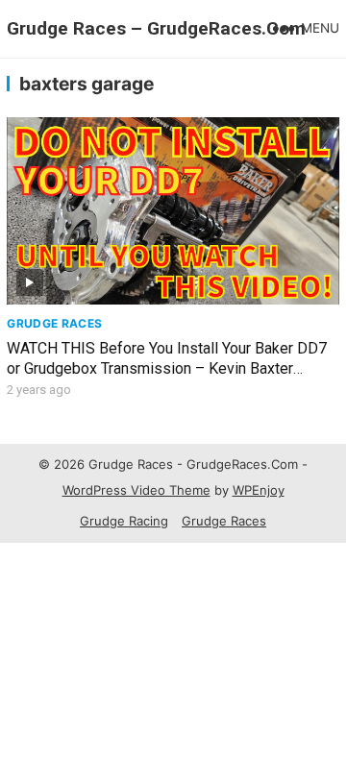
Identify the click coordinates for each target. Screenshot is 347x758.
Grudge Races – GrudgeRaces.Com (156, 28)
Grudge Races (54, 323)
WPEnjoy (259, 490)
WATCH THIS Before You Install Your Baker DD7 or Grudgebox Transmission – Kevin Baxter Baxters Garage (167, 368)
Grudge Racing (124, 520)
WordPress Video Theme (136, 490)
